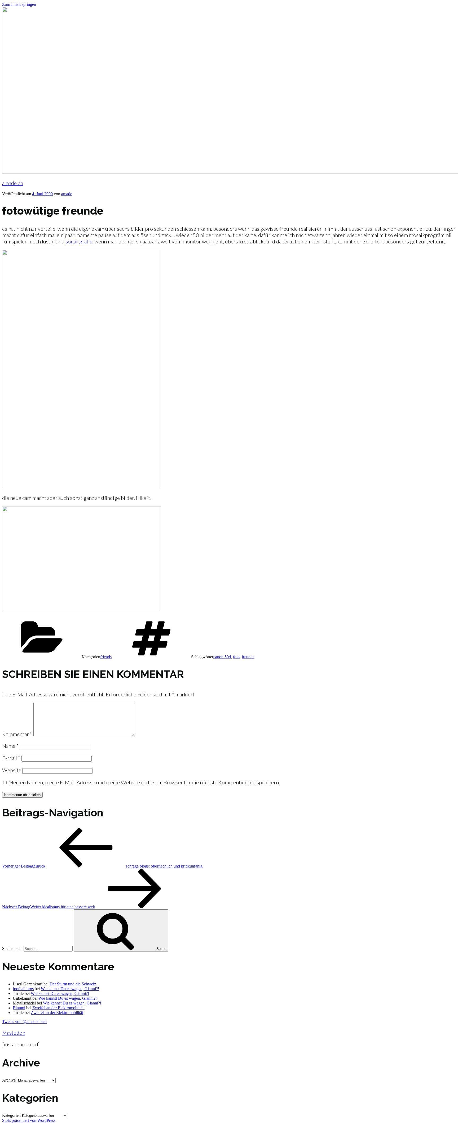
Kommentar (17, 734)
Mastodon (13, 1032)
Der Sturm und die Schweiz (73, 984)
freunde (248, 657)
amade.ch (12, 183)
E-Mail (11, 758)
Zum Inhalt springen (19, 4)
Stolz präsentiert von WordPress (28, 1120)
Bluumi (19, 1008)
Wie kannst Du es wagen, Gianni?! (70, 988)
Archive (9, 1080)
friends (106, 657)
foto (236, 657)
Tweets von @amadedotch (24, 1021)
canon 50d (222, 657)
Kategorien (11, 1115)
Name (10, 745)
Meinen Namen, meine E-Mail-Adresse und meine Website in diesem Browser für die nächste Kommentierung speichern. (144, 782)
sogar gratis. (79, 241)
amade (66, 194)
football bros (23, 988)
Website (11, 770)
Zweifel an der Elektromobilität (58, 1008)
